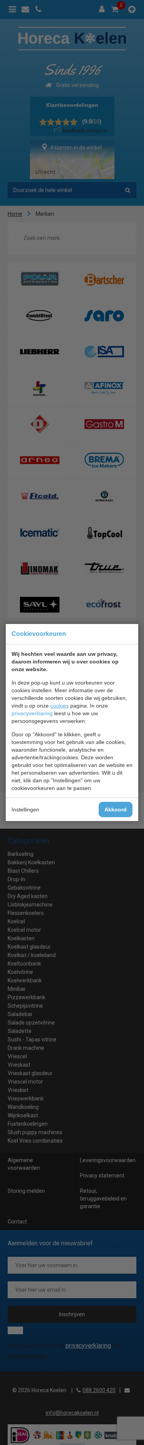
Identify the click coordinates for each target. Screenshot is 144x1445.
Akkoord (115, 809)
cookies (59, 706)
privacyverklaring (32, 713)
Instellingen (25, 809)
